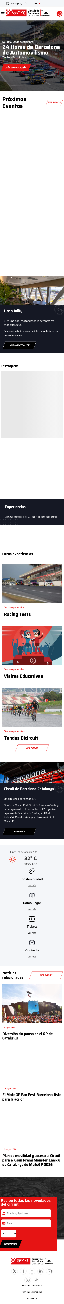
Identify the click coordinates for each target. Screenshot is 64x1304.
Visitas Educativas (23, 676)
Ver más (32, 885)
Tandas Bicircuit (21, 738)
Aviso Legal (32, 1298)
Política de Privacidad (32, 1292)
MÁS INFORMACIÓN (16, 67)
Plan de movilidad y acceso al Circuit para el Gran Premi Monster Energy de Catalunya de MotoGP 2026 (31, 1160)
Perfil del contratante (32, 1285)
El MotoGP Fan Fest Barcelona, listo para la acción (32, 1097)
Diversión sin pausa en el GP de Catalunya (27, 1036)
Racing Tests (17, 614)
